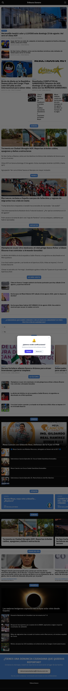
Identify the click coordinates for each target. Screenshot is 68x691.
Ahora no (39, 351)
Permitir (29, 351)
